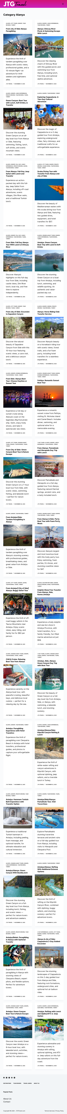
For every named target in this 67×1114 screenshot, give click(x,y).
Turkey (13, 25)
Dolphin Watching (47, 582)
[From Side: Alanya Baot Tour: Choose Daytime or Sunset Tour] (17, 397)
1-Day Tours (41, 442)
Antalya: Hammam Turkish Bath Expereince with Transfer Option (17, 801)
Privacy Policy (60, 1111)
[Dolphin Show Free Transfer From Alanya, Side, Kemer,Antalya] (49, 608)
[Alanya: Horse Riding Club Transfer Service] (49, 327)
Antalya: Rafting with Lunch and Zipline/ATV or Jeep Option (49, 1013)
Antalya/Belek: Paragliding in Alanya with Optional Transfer (17, 939)
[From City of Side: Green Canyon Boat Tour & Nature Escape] (17, 468)
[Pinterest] (11, 1077)
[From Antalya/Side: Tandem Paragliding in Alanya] (17, 535)
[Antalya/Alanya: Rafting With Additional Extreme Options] (49, 885)
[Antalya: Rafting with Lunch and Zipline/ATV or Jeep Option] (49, 1029)
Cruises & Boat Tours (48, 235)
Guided (44, 933)
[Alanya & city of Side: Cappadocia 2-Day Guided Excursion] (49, 957)
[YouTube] (14, 1077)
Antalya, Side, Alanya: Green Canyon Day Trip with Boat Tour (47, 663)
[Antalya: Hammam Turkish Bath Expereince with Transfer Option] (17, 817)
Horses (49, 306)
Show (48, 584)
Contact (6, 1102)
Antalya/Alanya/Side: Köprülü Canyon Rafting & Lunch (48, 732)
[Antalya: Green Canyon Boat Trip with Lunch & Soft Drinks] (49, 260)
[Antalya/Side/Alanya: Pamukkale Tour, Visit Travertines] (49, 817)
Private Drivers (10, 95)
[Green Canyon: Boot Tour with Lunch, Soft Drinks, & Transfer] (17, 118)
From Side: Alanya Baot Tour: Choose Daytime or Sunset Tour (16, 381)
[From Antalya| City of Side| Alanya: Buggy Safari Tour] (17, 604)
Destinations (7, 1083)
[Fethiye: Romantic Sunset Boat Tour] (49, 396)
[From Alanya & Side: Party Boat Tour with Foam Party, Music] (49, 537)
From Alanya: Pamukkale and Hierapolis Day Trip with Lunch (47, 450)
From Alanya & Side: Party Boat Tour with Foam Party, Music (48, 521)
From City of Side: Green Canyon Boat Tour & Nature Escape (17, 452)
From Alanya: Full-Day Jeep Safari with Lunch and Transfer (17, 173)
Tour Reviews (41, 25)
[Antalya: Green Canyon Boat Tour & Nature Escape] (17, 1027)
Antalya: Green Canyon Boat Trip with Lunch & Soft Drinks (48, 244)
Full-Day (18, 164)
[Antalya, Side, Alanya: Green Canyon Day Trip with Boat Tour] (49, 679)
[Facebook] (4, 1077)
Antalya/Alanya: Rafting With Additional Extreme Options (47, 869)
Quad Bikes (40, 1007)
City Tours (14, 23)
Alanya (8, 23)
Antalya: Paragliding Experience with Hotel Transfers (15, 730)
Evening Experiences (22, 373)
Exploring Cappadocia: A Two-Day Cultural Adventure (47, 99)
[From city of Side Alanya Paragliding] (17, 44)
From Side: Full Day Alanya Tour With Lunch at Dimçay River (17, 244)
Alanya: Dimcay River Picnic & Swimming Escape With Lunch (48, 31)
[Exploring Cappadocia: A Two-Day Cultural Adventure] (49, 115)
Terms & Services (49, 1111)
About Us (36, 1083)
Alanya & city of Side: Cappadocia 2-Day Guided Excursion (48, 941)
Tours (26, 95)
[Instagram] (9, 1077)
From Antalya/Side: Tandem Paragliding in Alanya (15, 519)
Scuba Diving (46, 166)
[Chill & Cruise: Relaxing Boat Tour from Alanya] (17, 675)
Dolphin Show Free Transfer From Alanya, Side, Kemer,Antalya (49, 592)
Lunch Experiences (52, 23)
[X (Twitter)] (6, 1077)
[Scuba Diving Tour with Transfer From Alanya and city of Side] (49, 189)
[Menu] (63, 4)
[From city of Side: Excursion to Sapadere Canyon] (17, 327)
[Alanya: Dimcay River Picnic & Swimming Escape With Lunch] (49, 47)
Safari (25, 166)
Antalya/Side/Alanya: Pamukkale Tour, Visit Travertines (46, 801)
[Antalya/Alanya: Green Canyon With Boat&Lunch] (17, 886)
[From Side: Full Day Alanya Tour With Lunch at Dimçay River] (17, 260)
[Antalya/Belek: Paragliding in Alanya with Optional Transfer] (17, 955)
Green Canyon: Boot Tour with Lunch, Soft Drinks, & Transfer (17, 102)
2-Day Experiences (42, 932)
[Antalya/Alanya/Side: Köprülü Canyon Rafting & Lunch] (49, 748)
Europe (20, 23)
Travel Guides (27, 1083)
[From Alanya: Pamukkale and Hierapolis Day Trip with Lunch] (49, 466)
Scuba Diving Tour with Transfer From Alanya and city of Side (48, 173)
